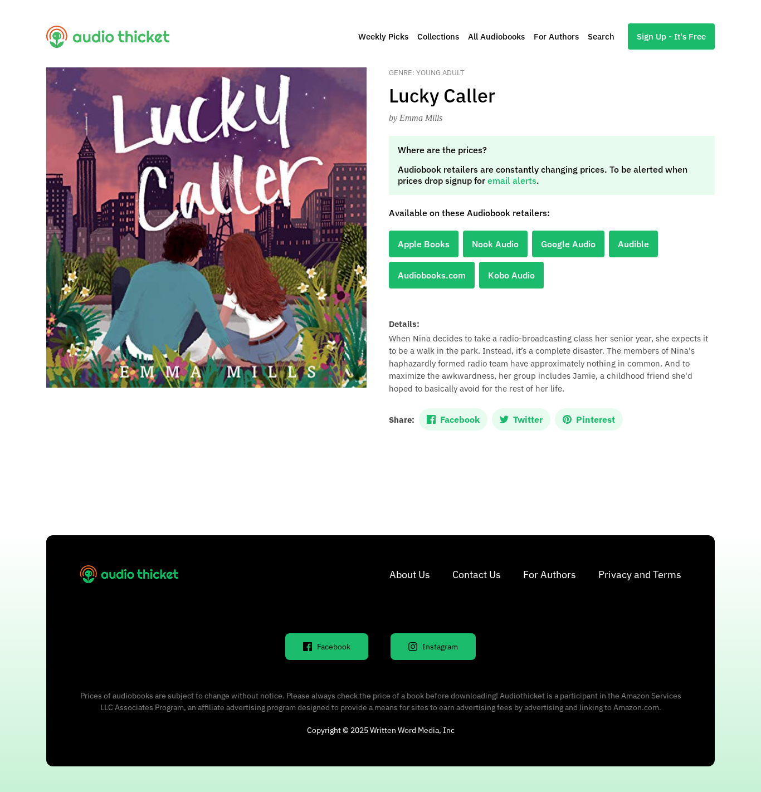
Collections (438, 36)
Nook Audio (495, 244)
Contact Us (476, 574)
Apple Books (424, 244)
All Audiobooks (496, 36)
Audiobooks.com (432, 275)
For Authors (556, 36)
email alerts (511, 180)
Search (601, 36)
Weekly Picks (383, 36)
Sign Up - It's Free (671, 36)
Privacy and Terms (639, 574)
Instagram (440, 647)
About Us (409, 574)
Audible (633, 244)
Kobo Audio (511, 275)
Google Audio (568, 244)
